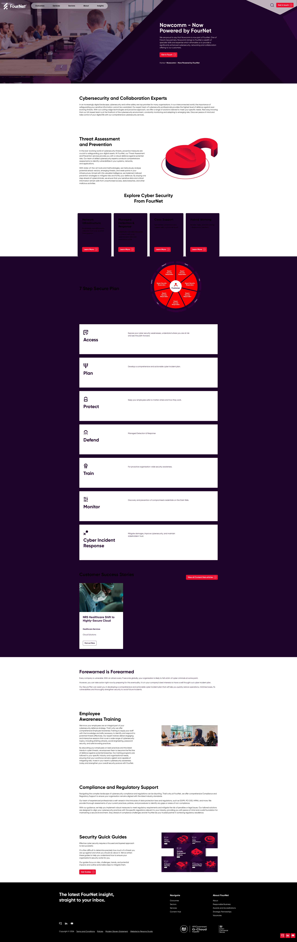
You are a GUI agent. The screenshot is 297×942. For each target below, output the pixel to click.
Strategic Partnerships (222, 912)
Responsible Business (222, 904)
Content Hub (175, 912)
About (215, 900)
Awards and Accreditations (224, 908)
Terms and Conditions (85, 931)
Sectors (173, 904)
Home (162, 63)
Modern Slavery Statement (116, 931)
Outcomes (174, 900)
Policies (100, 931)
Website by (141, 931)
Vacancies (217, 915)
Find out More (90, 643)
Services (173, 908)
